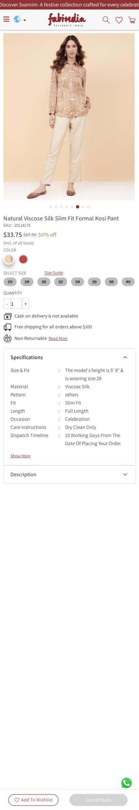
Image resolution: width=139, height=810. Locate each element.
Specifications (26, 357)
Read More (58, 338)
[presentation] (107, 19)
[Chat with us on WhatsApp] (126, 782)
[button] (8, 259)
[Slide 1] (50, 207)
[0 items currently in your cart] (131, 19)
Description (23, 474)
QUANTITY (12, 293)
